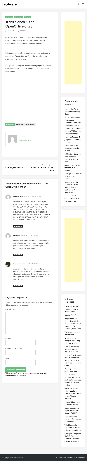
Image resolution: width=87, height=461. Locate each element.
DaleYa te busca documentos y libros (72, 111)
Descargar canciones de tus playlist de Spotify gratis (72, 371)
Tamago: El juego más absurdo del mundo (73, 139)
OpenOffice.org (30, 124)
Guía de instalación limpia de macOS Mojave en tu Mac (72, 349)
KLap (15, 264)
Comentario (11, 310)
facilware (9, 4)
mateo (67, 137)
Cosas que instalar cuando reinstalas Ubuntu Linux (71, 309)
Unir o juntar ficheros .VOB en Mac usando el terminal (73, 131)
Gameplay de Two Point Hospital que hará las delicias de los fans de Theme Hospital (73, 393)
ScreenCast (18, 17)
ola (66, 146)
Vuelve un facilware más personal (72, 167)
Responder (18, 226)
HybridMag (80, 458)
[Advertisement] (73, 52)
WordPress (71, 458)
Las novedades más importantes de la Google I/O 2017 (72, 410)
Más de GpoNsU (25, 140)
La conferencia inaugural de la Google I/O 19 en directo (73, 340)
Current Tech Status (72, 315)
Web (7, 358)
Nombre (9, 338)
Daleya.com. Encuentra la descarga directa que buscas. (73, 122)
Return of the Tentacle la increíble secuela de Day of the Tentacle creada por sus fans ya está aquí (73, 360)
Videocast (27, 17)
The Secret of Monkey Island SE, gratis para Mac (72, 198)
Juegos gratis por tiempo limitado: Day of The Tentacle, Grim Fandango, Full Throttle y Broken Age (73, 324)
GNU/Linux (9, 17)
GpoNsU (11, 31)
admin (67, 165)
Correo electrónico (15, 348)
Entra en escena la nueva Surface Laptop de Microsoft (73, 419)
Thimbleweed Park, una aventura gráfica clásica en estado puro (73, 427)
